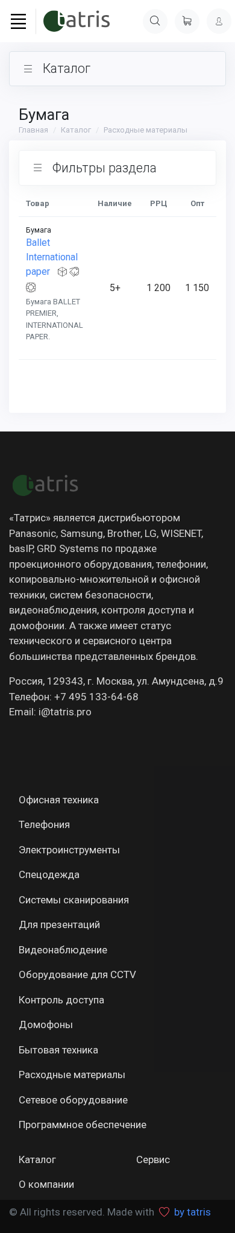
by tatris (192, 1212)
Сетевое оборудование (73, 1100)
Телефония (44, 824)
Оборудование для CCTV (77, 974)
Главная (33, 129)
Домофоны (46, 1024)
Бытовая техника (58, 1050)
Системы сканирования (74, 900)
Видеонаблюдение (63, 950)
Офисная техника (59, 800)
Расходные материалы (145, 129)
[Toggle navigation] (18, 21)
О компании (46, 1184)
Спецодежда (49, 874)
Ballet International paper (52, 257)
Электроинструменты (69, 850)
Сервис (153, 1159)
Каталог (76, 129)
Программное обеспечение (82, 1124)
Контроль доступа (61, 1000)
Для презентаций (59, 924)
